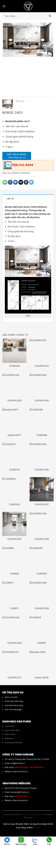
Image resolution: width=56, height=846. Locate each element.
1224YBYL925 (14, 400)
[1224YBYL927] (42, 489)
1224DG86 (41, 435)
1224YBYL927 (42, 504)
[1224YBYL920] (42, 455)
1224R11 (14, 608)
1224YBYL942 (41, 400)
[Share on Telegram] (31, 182)
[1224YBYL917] (14, 662)
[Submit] (50, 16)
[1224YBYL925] (14, 385)
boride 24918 (42, 677)
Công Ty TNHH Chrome (32, 814)
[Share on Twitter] (15, 182)
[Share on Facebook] (10, 182)
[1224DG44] (14, 351)
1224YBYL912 (42, 366)
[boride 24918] (42, 662)
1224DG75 (14, 469)
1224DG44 (14, 366)
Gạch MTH (9, 726)
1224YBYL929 (41, 539)
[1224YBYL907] (14, 524)
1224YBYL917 (14, 677)
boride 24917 (14, 435)
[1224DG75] (14, 455)
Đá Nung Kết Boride (13, 742)
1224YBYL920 (41, 469)
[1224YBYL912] (42, 351)
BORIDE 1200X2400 (21, 173)
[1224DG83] (14, 489)
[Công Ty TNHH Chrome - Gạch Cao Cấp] (28, 6)
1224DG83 (14, 504)
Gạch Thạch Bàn (12, 730)
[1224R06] (14, 558)
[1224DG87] (42, 558)
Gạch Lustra (10, 734)
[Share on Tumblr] (26, 182)
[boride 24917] (14, 420)
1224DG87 (41, 573)
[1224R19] (42, 628)
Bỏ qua (36, 827)
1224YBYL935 (14, 643)
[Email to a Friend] (20, 182)
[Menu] (4, 6)
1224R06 (14, 573)
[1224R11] (14, 593)
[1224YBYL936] (42, 593)
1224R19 (41, 643)
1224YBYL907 (14, 539)
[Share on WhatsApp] (4, 182)
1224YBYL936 (41, 608)
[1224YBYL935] (14, 628)
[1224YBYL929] (42, 524)
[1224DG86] (42, 420)
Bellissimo (9, 738)
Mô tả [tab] (10, 198)
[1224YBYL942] (42, 385)
